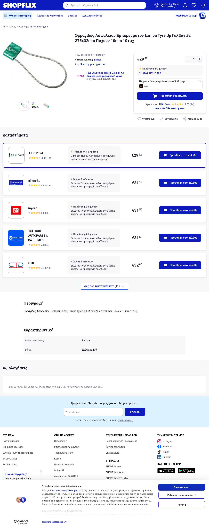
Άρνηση (182, 504)
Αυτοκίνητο (23, 26)
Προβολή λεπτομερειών (54, 522)
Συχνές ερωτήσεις (115, 447)
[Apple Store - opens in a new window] (166, 471)
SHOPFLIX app (10, 464)
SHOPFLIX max (113, 466)
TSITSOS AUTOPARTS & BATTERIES (38, 235)
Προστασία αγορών (64, 464)
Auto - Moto (9, 26)
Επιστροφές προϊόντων (66, 447)
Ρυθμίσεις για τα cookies (180, 495)
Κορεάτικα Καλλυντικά (50, 15)
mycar (32, 208)
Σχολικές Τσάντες (92, 15)
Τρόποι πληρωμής (63, 452)
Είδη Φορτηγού (39, 26)
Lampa (97, 59)
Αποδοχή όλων (182, 487)
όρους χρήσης (125, 420)
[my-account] (185, 5)
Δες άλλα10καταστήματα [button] (170, 108)
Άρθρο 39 (59, 470)
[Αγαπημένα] (193, 5)
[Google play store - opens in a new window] (186, 471)
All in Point (164, 104)
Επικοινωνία (112, 452)
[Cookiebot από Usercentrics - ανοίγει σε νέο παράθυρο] (21, 522)
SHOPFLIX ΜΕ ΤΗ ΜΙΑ (117, 478)
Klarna (57, 458)
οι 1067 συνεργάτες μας (65, 490)
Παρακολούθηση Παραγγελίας (121, 441)
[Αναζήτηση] (67, 5)
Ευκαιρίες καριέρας (13, 447)
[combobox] (104, 5)
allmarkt (34, 180)
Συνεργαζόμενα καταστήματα (18, 452)
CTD (31, 263)
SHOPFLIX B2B (10, 458)
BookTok (72, 15)
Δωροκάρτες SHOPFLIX (66, 476)
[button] (203, 5)
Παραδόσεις (60, 441)
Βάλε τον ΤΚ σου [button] (152, 72)
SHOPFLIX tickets (114, 472)
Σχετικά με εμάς (11, 441)
